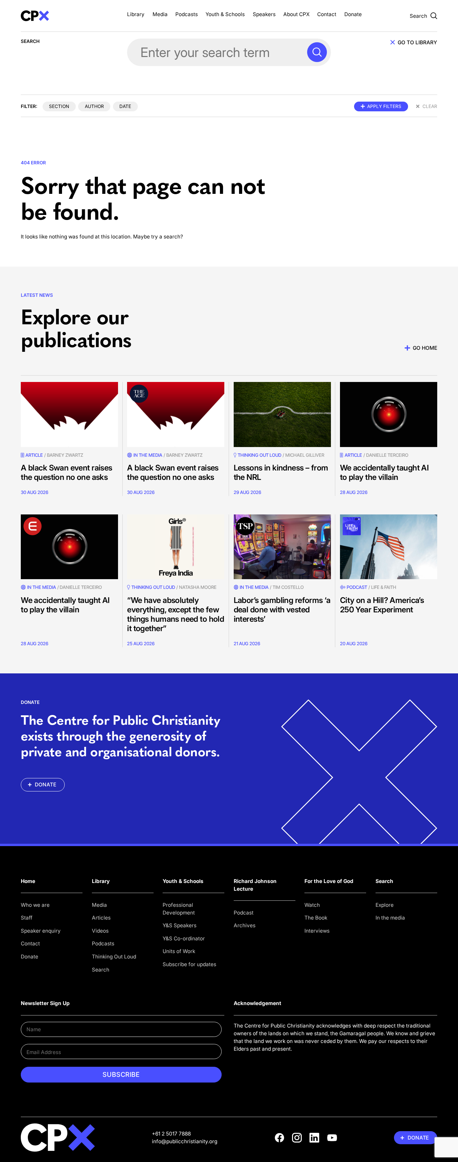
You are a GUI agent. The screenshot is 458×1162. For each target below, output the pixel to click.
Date (125, 106)
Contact (326, 14)
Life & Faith (383, 587)
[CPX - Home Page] (69, 15)
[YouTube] (332, 1138)
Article (34, 455)
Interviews (317, 931)
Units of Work (179, 951)
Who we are (35, 905)
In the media (390, 918)
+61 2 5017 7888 (171, 1133)
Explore (385, 905)
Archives (244, 925)
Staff (27, 918)
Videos (100, 931)
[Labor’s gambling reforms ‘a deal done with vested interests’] (282, 546)
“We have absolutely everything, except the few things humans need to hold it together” (175, 614)
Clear (429, 106)
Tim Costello (288, 587)
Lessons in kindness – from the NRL (281, 472)
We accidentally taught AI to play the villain (384, 472)
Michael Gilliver (304, 455)
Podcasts (186, 14)
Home (28, 881)
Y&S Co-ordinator (184, 938)
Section (59, 106)
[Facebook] (279, 1138)
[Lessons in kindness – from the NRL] (282, 414)
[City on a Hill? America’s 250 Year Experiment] (388, 546)
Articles (101, 918)
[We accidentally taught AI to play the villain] (388, 414)
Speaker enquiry (41, 931)
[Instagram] (297, 1138)
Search (100, 969)
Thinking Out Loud (114, 956)
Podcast (357, 587)
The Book (315, 918)
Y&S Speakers (179, 925)
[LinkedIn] (314, 1138)
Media (160, 14)
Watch (312, 905)
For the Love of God (328, 881)
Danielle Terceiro (387, 455)
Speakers (264, 14)
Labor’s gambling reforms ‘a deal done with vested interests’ (282, 609)
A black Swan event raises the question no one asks (66, 472)
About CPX (296, 14)
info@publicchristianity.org (184, 1141)
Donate (353, 14)
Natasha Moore (198, 587)
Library (136, 14)
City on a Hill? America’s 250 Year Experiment (382, 604)
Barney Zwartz (65, 455)
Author (94, 106)
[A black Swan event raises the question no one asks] (69, 414)
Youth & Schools (225, 14)
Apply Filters (384, 106)
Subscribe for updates (189, 964)
